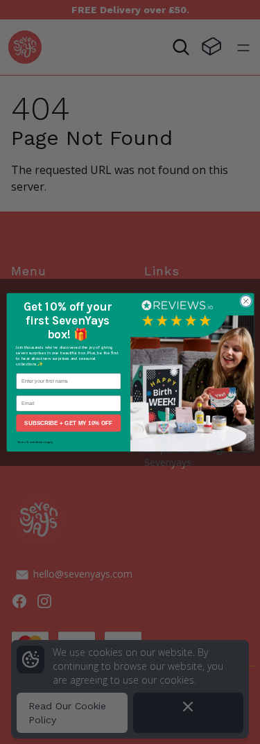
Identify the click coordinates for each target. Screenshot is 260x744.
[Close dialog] (245, 300)
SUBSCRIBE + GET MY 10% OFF (68, 422)
